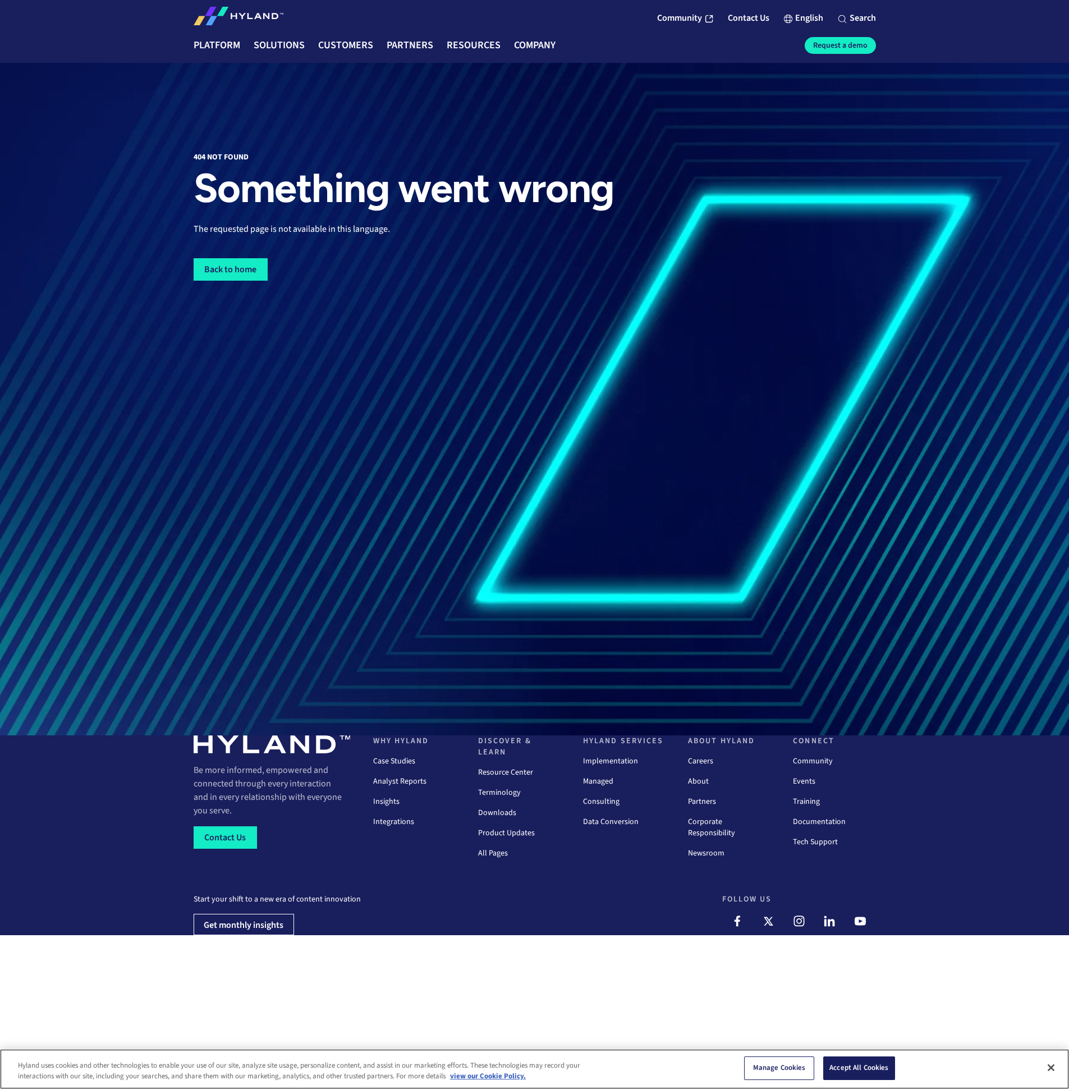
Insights (386, 801)
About (698, 781)
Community (813, 761)
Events (804, 781)
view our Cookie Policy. (488, 1077)
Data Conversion (611, 821)
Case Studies (394, 761)
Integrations (393, 821)
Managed (598, 781)
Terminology (499, 792)
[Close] (1051, 1067)
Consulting (601, 801)
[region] (534, 1069)
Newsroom (706, 853)
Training (806, 801)
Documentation (819, 821)
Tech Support (815, 842)
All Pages (493, 853)
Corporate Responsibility (711, 827)
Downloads (497, 812)
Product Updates (506, 833)
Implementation (610, 761)
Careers (700, 761)
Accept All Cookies (858, 1068)
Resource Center (505, 772)
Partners (702, 801)
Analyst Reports (399, 781)
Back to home (230, 269)
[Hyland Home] (238, 18)
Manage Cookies (779, 1068)
